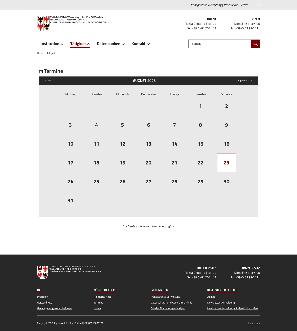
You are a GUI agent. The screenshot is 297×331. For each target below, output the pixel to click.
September (243, 80)
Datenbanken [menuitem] (108, 43)
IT (258, 5)
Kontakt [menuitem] (138, 43)
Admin (211, 297)
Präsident (42, 297)
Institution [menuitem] (50, 43)
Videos (97, 308)
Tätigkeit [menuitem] (78, 43)
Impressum (254, 323)
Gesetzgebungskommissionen (54, 308)
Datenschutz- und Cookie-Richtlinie (171, 302)
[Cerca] (255, 44)
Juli (49, 80)
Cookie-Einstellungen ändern (168, 308)
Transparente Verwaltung (165, 297)
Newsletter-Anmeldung (221, 302)
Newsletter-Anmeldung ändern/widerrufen (232, 308)
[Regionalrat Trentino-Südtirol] (74, 23)
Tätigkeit (51, 53)
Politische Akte (102, 297)
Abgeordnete (44, 302)
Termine (98, 302)
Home (40, 53)
